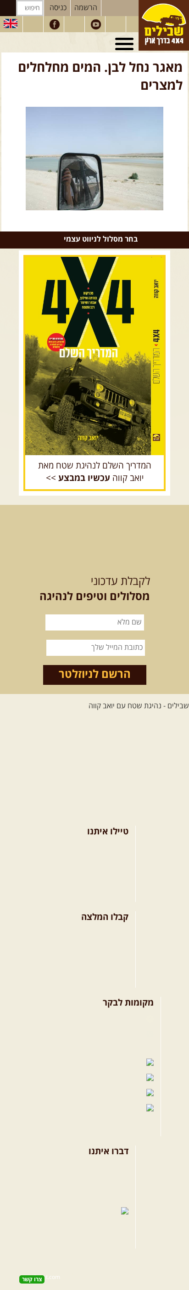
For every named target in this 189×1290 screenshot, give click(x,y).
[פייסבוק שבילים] (54, 24)
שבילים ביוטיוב (121, 1048)
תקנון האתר (111, 1197)
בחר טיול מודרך (105, 862)
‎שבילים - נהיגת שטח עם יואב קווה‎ (139, 706)
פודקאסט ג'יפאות (68, 1078)
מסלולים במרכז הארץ (97, 948)
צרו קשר (116, 1182)
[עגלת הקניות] (116, 24)
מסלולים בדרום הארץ (97, 962)
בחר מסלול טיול (105, 847)
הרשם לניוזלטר (95, 675)
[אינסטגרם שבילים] (75, 24)
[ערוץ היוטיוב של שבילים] (95, 24)
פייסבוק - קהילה (119, 1033)
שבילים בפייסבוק (118, 1019)
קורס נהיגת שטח (103, 892)
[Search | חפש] (8, 8)
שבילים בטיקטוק (119, 1117)
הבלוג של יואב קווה (58, 1063)
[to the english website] (10, 23)
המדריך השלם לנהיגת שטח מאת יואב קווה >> (94, 472)
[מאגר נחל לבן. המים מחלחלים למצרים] (94, 158)
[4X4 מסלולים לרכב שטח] (94, 356)
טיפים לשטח (109, 978)
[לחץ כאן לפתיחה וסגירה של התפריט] (125, 44)
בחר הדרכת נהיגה (101, 877)
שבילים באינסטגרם (57, 1094)
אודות (120, 1167)
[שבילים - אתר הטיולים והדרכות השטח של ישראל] (164, 25)
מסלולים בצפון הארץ (98, 933)
